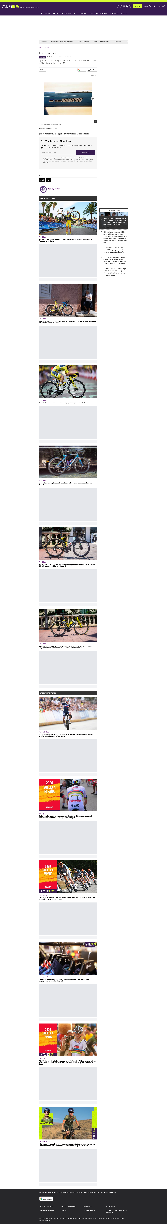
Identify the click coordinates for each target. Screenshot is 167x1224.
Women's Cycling (68, 13)
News (47, 13)
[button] (161, 6)
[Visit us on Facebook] (118, 6)
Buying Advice (101, 13)
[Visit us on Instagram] (124, 6)
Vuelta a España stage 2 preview (61, 42)
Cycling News (53, 57)
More (123, 13)
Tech (91, 13)
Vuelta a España (83, 42)
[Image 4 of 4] (93, 98)
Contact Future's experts (69, 1206)
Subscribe (137, 6)
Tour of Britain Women (101, 42)
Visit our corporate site (108, 1192)
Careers (63, 1211)
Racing (55, 13)
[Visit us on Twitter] (121, 6)
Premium (82, 13)
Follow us (83, 70)
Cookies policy (110, 1206)
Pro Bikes (47, 48)
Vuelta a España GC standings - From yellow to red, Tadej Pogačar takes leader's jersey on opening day (115, 272)
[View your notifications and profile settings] (154, 6)
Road (42, 180)
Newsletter (93, 70)
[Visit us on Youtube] (127, 6)
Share (43, 70)
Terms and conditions (46, 1206)
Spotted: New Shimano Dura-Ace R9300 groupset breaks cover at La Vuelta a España (114, 250)
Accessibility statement (46, 1211)
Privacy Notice (49, 159)
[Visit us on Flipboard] (130, 6)
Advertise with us (89, 1211)
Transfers (118, 42)
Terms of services (66, 158)
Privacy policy (88, 1206)
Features (114, 13)
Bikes (40, 48)
